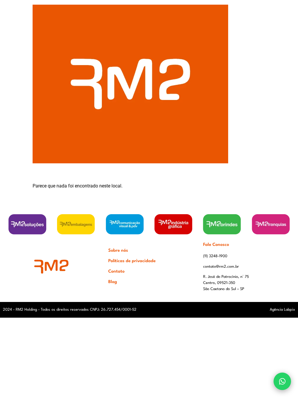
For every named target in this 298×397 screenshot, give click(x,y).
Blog (112, 282)
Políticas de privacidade (132, 261)
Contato (116, 271)
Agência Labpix (282, 310)
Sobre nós (118, 250)
